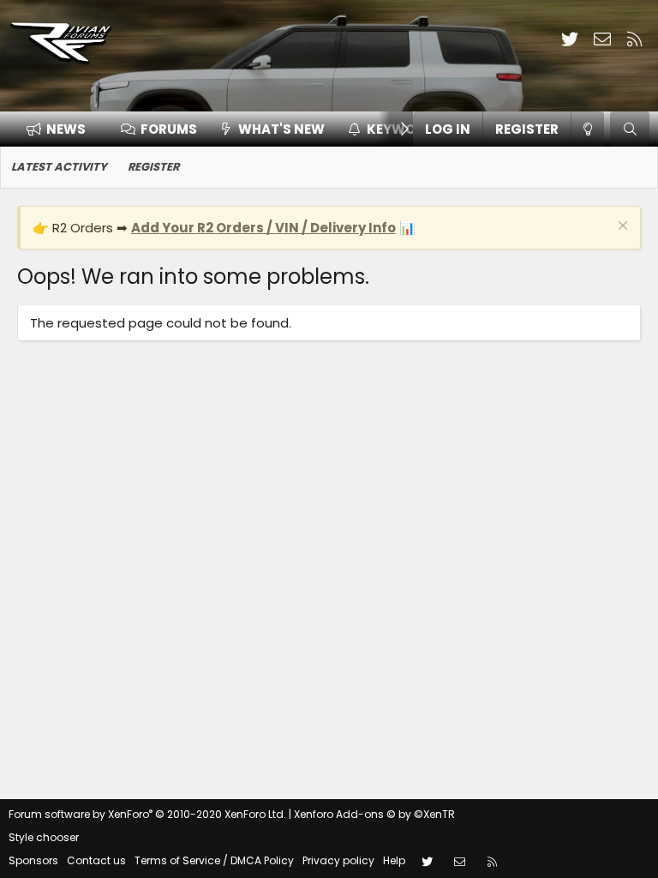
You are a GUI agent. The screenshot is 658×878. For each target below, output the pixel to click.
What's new (281, 129)
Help (394, 860)
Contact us (96, 860)
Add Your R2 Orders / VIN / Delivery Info (263, 228)
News (66, 129)
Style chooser (44, 837)
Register (153, 167)
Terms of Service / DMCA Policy (214, 860)
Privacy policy (338, 860)
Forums (169, 129)
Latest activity (59, 167)
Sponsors (33, 860)
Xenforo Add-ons (374, 814)
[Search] (629, 129)
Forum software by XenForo (147, 814)
